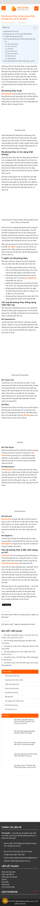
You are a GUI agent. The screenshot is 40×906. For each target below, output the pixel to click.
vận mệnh (11, 247)
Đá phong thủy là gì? (11, 31)
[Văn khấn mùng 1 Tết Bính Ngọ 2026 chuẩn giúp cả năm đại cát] (8, 770)
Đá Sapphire (12, 58)
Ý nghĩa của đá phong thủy (13, 36)
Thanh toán (5, 884)
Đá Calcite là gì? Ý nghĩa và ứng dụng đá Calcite (18, 624)
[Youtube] (10, 2)
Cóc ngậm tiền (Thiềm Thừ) (14, 701)
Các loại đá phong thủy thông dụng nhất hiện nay (19, 40)
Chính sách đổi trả (8, 874)
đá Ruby (27, 415)
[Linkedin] (13, 2)
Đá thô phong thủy (11, 705)
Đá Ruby (10, 49)
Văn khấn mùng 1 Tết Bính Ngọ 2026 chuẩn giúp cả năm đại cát (25, 766)
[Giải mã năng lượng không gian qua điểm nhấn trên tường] (8, 735)
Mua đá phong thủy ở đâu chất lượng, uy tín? (19, 61)
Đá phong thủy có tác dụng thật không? (18, 34)
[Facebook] (3, 2)
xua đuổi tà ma (30, 278)
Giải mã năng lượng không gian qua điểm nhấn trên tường (24, 732)
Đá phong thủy (7, 94)
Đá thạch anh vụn (11, 709)
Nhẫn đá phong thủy (12, 684)
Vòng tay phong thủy (12, 676)
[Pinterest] (17, 2)
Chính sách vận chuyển (9, 877)
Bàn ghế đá (9, 697)
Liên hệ (4, 879)
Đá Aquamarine (13, 44)
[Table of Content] (35, 27)
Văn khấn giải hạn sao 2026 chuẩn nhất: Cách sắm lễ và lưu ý (25, 755)
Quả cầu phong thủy (12, 688)
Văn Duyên (6, 555)
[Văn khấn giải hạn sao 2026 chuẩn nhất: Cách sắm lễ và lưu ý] (8, 758)
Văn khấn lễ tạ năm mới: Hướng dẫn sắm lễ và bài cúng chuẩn (24, 743)
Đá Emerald (11, 56)
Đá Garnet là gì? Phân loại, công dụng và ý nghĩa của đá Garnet (20, 615)
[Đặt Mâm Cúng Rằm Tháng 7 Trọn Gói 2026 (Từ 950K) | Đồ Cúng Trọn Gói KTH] (8, 724)
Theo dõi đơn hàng (8, 887)
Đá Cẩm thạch (12, 51)
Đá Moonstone (13, 54)
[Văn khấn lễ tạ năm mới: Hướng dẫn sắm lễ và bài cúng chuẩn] (8, 747)
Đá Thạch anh (12, 46)
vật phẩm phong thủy (10, 563)
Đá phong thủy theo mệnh (14, 680)
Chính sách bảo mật (8, 872)
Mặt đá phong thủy (11, 693)
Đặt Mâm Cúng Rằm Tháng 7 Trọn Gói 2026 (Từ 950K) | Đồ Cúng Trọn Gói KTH (24, 721)
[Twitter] (6, 2)
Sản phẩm (5, 882)
